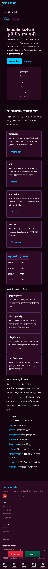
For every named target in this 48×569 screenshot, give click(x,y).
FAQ (4, 535)
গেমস (11, 425)
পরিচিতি (7, 19)
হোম (5, 12)
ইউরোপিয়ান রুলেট (15, 434)
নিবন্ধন (5, 528)
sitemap (6, 539)
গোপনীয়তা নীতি (7, 513)
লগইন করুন (13, 449)
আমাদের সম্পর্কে (14, 453)
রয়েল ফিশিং (13, 429)
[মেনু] (43, 3)
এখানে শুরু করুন (16, 151)
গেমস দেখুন (27, 61)
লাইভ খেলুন (14, 212)
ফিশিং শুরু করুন (16, 242)
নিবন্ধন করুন (13, 444)
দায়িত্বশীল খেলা (14, 466)
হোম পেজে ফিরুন (14, 61)
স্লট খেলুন (14, 182)
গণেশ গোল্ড (13, 439)
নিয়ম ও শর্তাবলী (7, 510)
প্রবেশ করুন (6, 532)
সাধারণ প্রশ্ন (13, 462)
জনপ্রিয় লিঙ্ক (16, 19)
